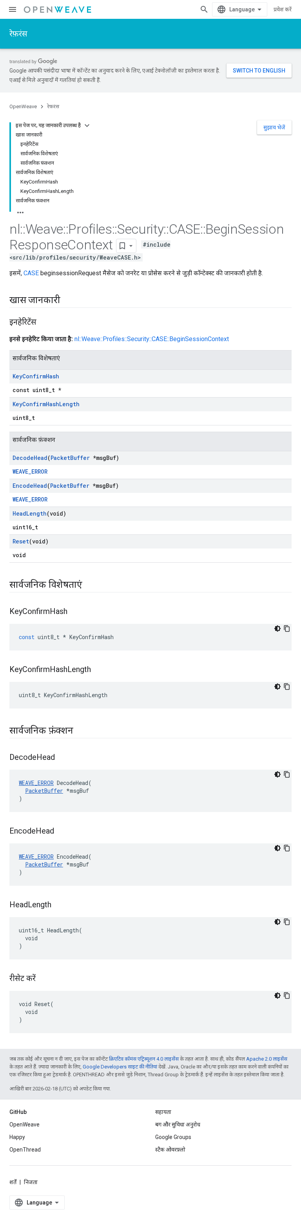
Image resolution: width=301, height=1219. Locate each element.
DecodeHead (30, 457)
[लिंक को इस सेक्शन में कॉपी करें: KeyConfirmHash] (75, 612)
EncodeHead (30, 485)
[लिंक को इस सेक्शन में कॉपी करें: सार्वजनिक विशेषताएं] (90, 585)
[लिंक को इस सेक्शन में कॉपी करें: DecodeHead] (63, 758)
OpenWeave (23, 106)
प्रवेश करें (283, 9)
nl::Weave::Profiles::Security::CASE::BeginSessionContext (151, 339)
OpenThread (25, 1149)
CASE (31, 273)
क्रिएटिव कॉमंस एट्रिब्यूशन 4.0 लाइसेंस (144, 1059)
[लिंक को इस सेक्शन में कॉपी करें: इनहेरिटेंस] (44, 322)
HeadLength (30, 513)
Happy (17, 1137)
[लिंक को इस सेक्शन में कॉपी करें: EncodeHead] (62, 831)
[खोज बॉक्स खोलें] (204, 9)
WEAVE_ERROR (30, 471)
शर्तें (12, 1182)
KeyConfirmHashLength (46, 404)
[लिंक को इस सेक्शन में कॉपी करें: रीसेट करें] (43, 979)
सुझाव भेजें (274, 127)
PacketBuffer (70, 457)
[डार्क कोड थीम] (277, 628)
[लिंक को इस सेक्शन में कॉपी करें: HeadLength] (59, 905)
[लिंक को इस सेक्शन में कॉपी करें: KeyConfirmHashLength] (99, 670)
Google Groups (173, 1137)
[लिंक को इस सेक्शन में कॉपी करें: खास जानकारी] (68, 300)
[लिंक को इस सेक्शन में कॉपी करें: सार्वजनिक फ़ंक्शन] (81, 731)
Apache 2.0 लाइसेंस (266, 1059)
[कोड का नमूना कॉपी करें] (287, 628)
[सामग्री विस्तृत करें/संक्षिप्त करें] (87, 125)
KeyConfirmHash (36, 376)
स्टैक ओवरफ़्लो (170, 1149)
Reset (21, 541)
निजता (31, 1182)
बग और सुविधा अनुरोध (177, 1124)
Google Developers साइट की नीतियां (120, 1067)
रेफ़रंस (18, 33)
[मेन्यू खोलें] (12, 9)
